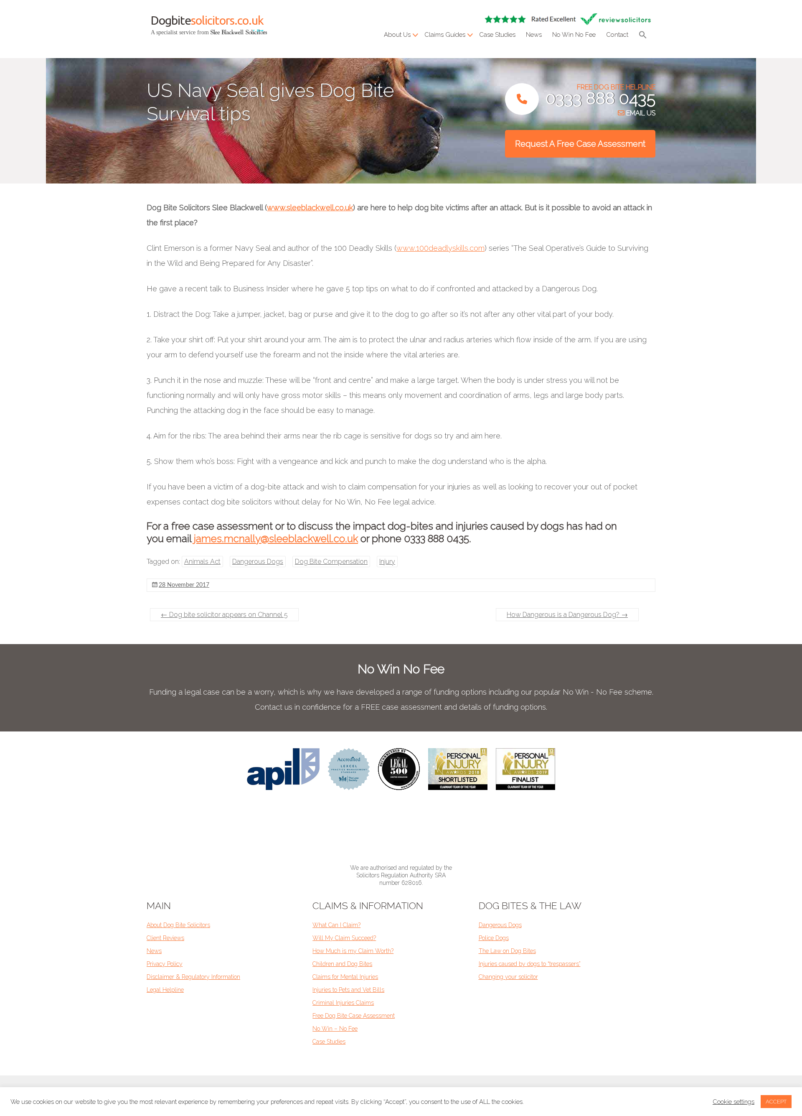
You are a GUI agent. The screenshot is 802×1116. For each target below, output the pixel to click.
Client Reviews (165, 938)
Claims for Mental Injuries (345, 976)
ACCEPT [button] (776, 1101)
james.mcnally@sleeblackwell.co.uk (276, 539)
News (534, 34)
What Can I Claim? (336, 925)
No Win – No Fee (335, 1028)
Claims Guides (444, 34)
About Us (397, 34)
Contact (617, 34)
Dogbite (207, 20)
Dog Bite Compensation (331, 562)
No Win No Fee (574, 34)
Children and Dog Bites (342, 964)
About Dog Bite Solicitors (178, 925)
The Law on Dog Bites (507, 951)
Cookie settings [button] (733, 1101)
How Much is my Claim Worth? (352, 951)
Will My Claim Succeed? (344, 938)
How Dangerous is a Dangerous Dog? (567, 615)
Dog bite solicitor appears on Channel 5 (224, 615)
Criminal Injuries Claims (343, 1002)
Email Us (639, 113)
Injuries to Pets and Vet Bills (348, 989)
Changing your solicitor (508, 976)
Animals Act (202, 562)
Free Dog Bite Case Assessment (353, 1015)
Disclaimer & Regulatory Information (193, 976)
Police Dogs (494, 938)
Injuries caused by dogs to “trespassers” (530, 964)
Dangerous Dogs (257, 562)
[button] (642, 36)
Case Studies (497, 34)
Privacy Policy (165, 964)
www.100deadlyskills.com (440, 248)
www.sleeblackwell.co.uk (310, 207)
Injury (387, 562)
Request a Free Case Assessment (580, 144)
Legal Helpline (165, 989)
